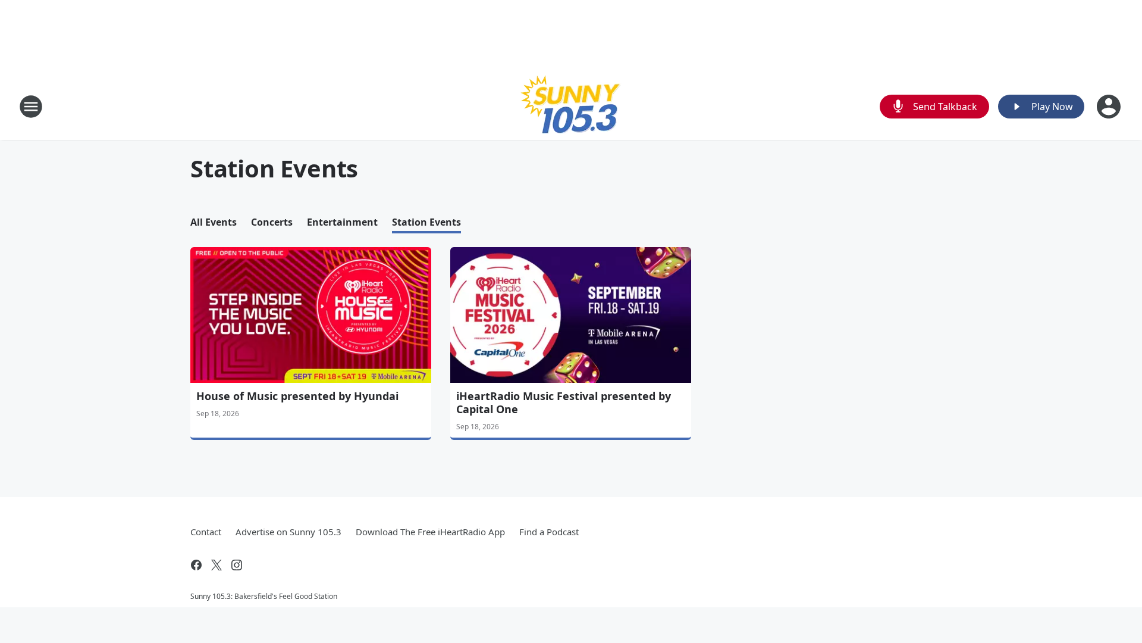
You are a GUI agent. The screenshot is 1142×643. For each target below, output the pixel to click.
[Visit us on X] (216, 565)
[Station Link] (571, 106)
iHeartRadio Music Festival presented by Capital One (563, 402)
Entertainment (342, 222)
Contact (205, 532)
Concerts (272, 222)
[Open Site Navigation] (31, 106)
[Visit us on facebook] (196, 565)
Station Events (426, 222)
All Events (213, 222)
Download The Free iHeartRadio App (430, 532)
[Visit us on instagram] (237, 565)
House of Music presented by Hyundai (297, 395)
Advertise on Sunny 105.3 (288, 532)
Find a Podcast (549, 532)
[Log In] (1110, 106)
